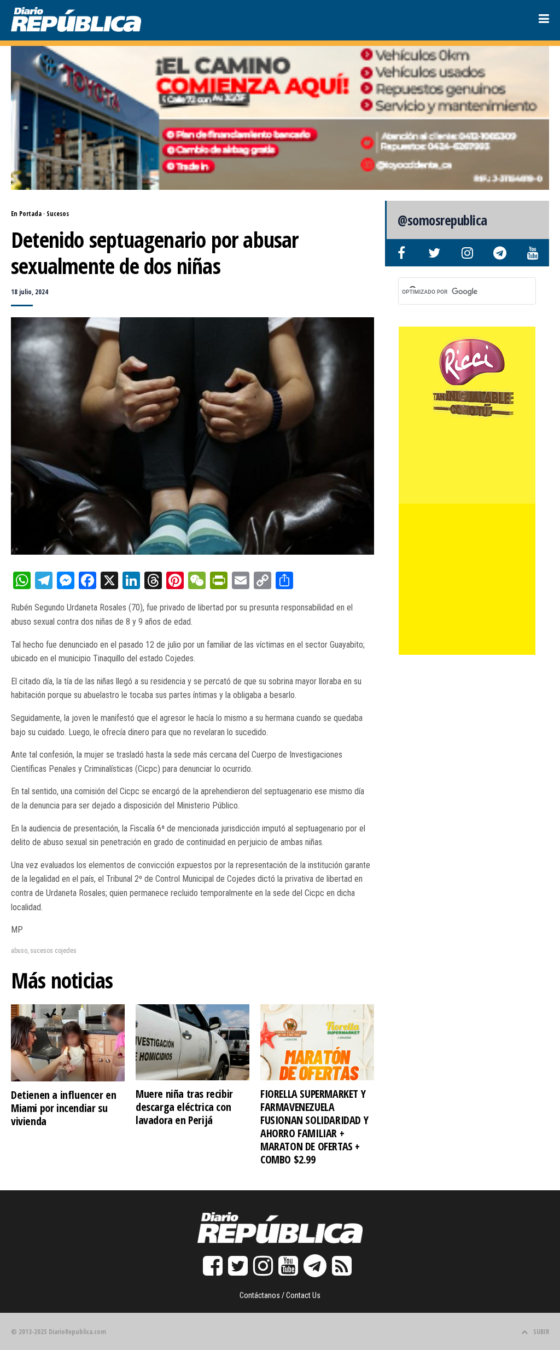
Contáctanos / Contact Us (280, 1295)
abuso (19, 951)
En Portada (26, 213)
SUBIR (541, 1331)
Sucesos (57, 213)
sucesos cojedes (53, 951)
